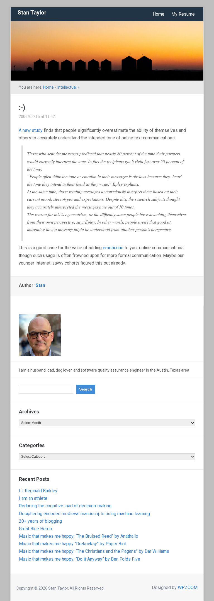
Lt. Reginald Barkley (38, 490)
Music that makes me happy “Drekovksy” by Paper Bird (72, 543)
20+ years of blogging (40, 521)
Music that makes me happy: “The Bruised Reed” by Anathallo (78, 536)
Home (158, 14)
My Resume (183, 14)
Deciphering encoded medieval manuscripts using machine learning (84, 513)
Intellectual (67, 87)
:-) (22, 107)
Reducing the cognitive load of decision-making (65, 505)
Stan (40, 285)
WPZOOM (188, 587)
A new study (31, 130)
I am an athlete (33, 498)
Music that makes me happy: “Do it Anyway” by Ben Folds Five (79, 559)
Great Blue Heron (35, 528)
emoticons (113, 247)
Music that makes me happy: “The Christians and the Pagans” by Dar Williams (94, 551)
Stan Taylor (32, 12)
